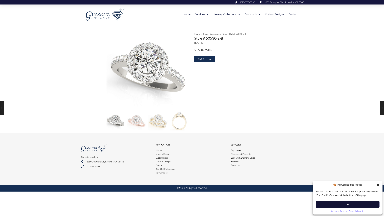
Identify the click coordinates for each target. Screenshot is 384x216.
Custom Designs (274, 14)
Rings (205, 34)
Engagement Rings (218, 34)
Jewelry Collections (224, 14)
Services (200, 14)
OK (347, 204)
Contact (293, 14)
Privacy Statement (356, 211)
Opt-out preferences (339, 211)
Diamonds (251, 14)
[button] (378, 184)
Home (186, 14)
